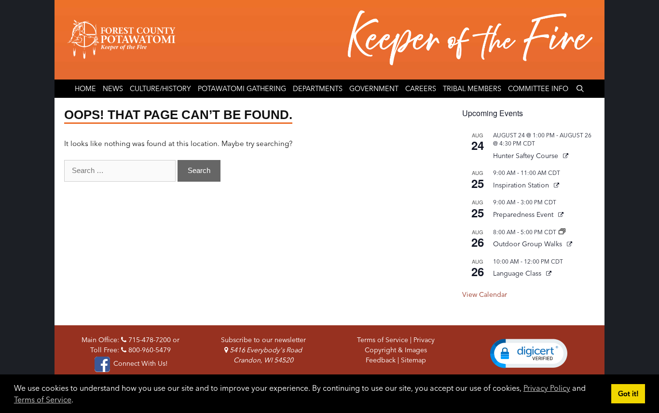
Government (373, 88)
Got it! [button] (628, 393)
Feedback (381, 360)
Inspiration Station (522, 185)
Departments (318, 88)
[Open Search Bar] (580, 89)
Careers (420, 88)
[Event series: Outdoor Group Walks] (562, 232)
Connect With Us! (139, 363)
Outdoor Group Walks (528, 244)
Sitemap (413, 360)
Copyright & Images (396, 350)
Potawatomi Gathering (242, 88)
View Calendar (484, 294)
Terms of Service (42, 399)
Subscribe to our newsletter (263, 339)
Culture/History (160, 88)
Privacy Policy (546, 388)
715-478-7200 (148, 339)
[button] (528, 353)
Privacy (424, 339)
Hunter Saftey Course (526, 155)
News (113, 88)
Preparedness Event (524, 214)
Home (85, 88)
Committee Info (538, 88)
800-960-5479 (148, 350)
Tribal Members (472, 88)
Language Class (518, 273)
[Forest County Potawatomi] (329, 40)
